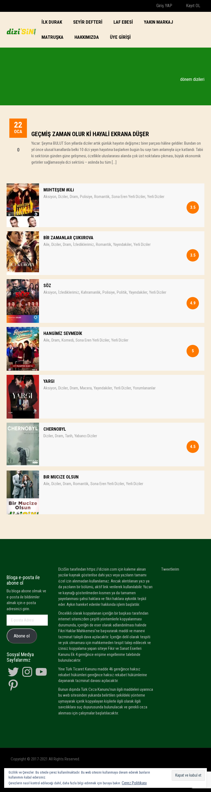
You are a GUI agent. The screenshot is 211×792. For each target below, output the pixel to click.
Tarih (69, 435)
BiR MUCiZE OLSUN (61, 477)
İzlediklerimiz (83, 244)
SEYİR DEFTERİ (87, 22)
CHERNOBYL (54, 429)
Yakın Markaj (158, 22)
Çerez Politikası (134, 782)
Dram (74, 196)
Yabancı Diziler (85, 435)
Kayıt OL (192, 5)
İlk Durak (51, 22)
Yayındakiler (122, 244)
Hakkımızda (86, 37)
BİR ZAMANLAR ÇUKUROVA (68, 237)
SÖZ (47, 285)
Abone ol (22, 636)
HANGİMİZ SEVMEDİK (62, 333)
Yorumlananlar (144, 388)
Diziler (63, 196)
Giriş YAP (163, 5)
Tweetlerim (170, 569)
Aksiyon (49, 196)
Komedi (68, 340)
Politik (122, 292)
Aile (46, 244)
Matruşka (52, 37)
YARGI (48, 381)
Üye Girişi (120, 37)
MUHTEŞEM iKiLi (58, 190)
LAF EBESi (123, 22)
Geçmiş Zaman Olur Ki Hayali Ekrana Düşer (90, 134)
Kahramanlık (91, 292)
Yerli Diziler (155, 196)
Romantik (102, 196)
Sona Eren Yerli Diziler (128, 196)
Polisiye (86, 196)
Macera (86, 388)
